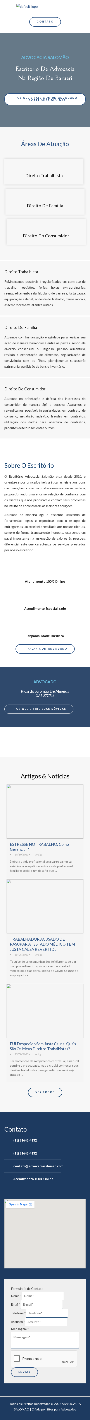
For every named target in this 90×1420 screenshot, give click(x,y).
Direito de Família (45, 205)
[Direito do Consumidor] (46, 225)
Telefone (18, 1313)
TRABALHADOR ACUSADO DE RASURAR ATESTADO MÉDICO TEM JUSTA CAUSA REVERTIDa (42, 944)
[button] (71, 6)
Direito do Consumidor (46, 235)
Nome (16, 1296)
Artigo (38, 854)
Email (16, 1304)
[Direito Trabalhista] (44, 165)
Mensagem (20, 1329)
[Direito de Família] (45, 195)
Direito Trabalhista (44, 175)
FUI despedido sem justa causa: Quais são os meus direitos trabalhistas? (43, 1046)
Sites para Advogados (61, 1409)
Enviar (24, 1372)
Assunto (18, 1322)
